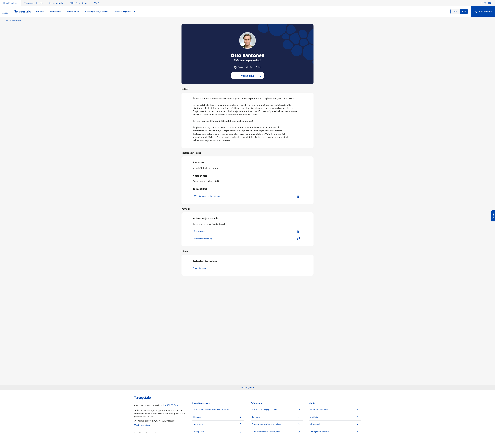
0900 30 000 (171, 405)
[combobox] (459, 11)
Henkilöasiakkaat (10, 3)
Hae (464, 11)
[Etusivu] (22, 11)
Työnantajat (257, 403)
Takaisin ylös (246, 387)
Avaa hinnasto (199, 268)
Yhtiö (96, 3)
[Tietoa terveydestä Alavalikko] (134, 11)
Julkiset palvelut (56, 3)
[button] (247, 196)
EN (489, 3)
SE (485, 3)
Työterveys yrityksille (33, 3)
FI (481, 3)
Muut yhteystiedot (142, 425)
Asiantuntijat (15, 20)
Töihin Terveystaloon (79, 3)
